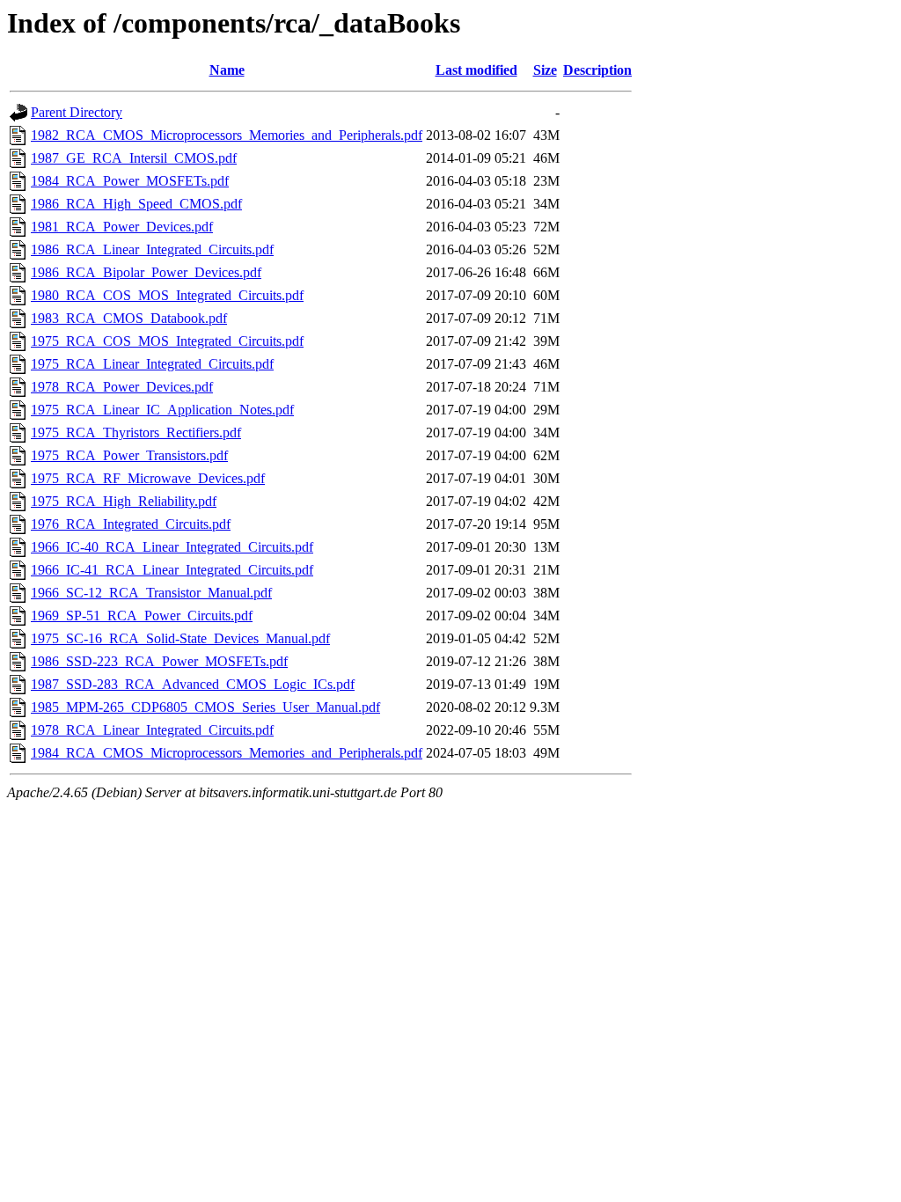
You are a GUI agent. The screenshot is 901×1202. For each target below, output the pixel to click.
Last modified (476, 69)
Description (597, 69)
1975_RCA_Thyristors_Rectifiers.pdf (136, 432)
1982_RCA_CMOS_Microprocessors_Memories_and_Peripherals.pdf (226, 135)
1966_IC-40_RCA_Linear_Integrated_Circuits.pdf (172, 546)
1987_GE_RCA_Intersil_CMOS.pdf (134, 157)
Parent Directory (76, 112)
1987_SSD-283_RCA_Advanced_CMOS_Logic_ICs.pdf (193, 684)
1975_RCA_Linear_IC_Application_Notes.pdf (162, 409)
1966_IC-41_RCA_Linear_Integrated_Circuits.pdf (172, 569)
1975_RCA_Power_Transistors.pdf (129, 455)
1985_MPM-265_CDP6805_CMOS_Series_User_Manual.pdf (205, 707)
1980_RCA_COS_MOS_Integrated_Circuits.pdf (167, 295)
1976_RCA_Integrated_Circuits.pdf (131, 524)
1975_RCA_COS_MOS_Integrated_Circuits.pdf (167, 340)
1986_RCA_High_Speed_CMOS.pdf (136, 203)
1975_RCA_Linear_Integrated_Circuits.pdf (152, 363)
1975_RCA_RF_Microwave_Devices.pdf (148, 478)
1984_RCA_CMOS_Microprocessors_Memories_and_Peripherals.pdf (226, 752)
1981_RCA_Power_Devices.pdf (122, 226)
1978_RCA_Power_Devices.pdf (122, 386)
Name (227, 69)
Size (545, 69)
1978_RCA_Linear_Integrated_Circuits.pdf (152, 729)
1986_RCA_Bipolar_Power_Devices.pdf (146, 272)
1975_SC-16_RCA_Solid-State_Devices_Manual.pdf (180, 638)
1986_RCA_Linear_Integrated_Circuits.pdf (152, 249)
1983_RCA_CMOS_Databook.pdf (129, 318)
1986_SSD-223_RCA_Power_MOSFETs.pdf (159, 661)
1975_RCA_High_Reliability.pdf (123, 501)
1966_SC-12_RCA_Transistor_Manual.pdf (151, 592)
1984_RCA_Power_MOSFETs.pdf (130, 180)
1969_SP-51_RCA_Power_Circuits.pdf (142, 615)
